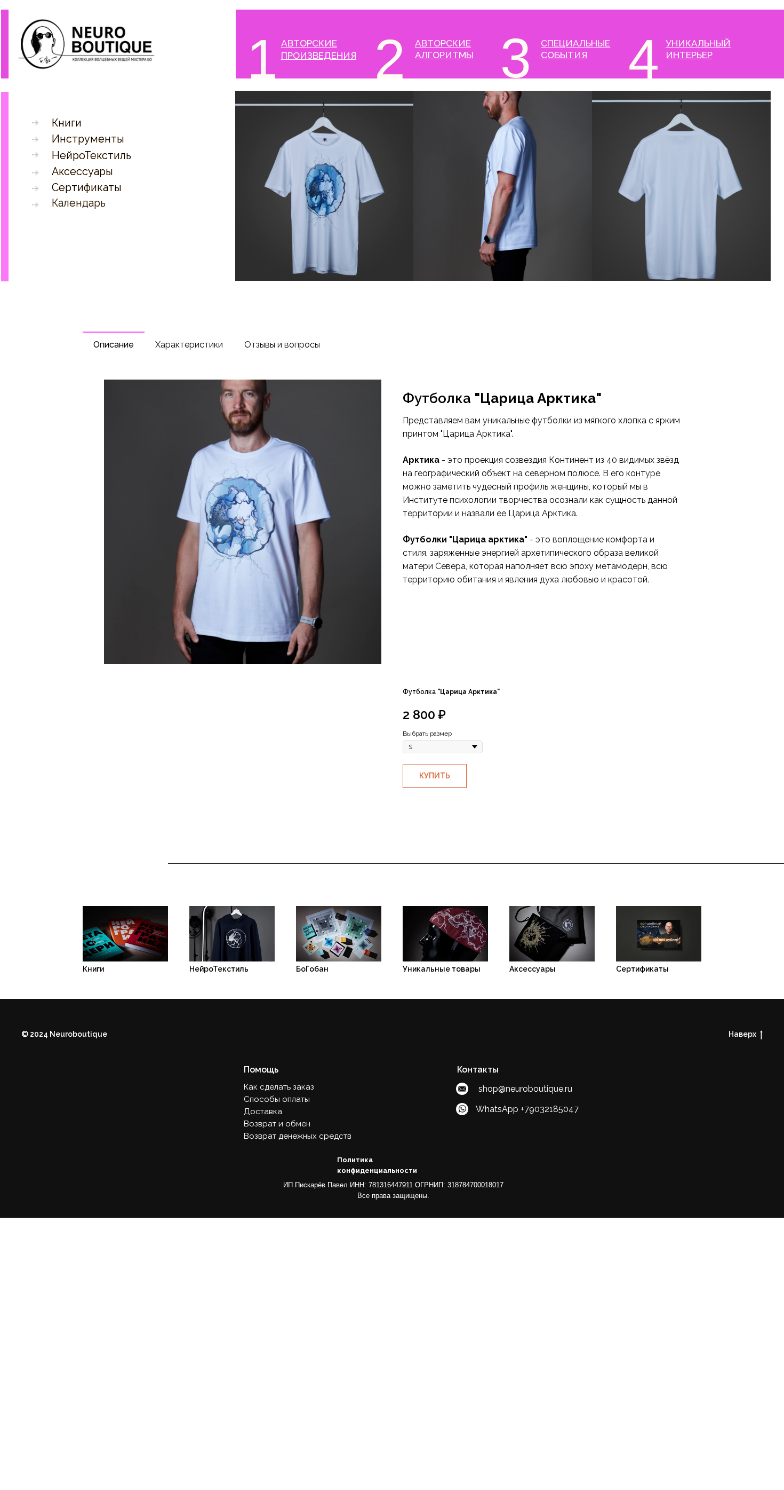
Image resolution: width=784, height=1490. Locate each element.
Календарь (79, 203)
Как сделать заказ (279, 1087)
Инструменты (88, 139)
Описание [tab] (113, 345)
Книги (67, 123)
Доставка (263, 1111)
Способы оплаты (277, 1099)
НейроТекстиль (91, 155)
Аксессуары (82, 171)
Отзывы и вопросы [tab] (282, 345)
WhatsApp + (500, 1109)
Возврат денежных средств (297, 1136)
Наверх (742, 1034)
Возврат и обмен (277, 1124)
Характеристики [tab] (189, 345)
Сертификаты (87, 188)
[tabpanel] (392, 523)
